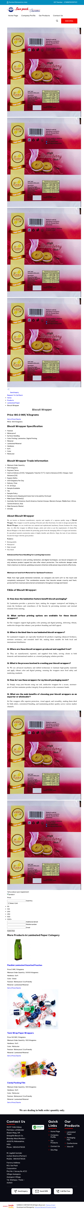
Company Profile (28, 16)
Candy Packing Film (16, 1083)
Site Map (54, 1150)
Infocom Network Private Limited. (45, 1207)
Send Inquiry (14, 392)
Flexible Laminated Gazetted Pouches (24, 965)
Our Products (44, 16)
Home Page (13, 16)
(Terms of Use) (50, 1205)
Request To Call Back (15, 395)
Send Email (69, 21)
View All (70, 1147)
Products (10, 400)
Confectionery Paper (72, 1144)
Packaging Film (71, 1139)
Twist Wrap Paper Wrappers (20, 1033)
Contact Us (58, 16)
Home (9, 398)
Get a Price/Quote (14, 419)
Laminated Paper (13, 403)
